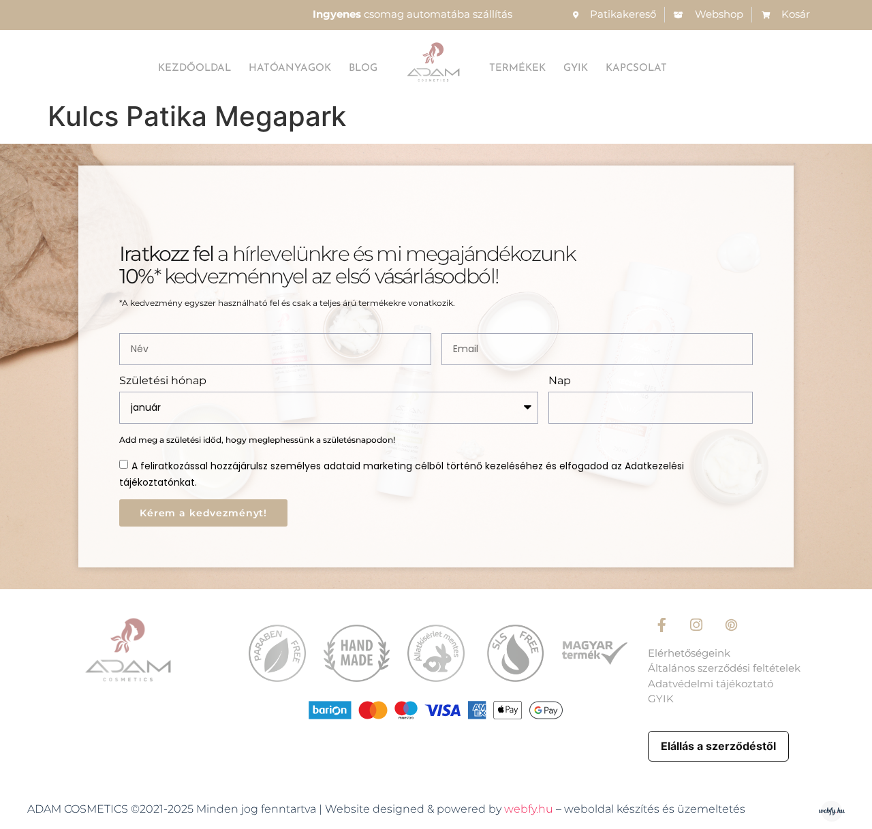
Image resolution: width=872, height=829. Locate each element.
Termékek (517, 68)
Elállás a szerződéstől (718, 746)
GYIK (575, 68)
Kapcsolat (636, 68)
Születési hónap (162, 381)
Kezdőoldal (194, 68)
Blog (363, 68)
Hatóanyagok (290, 68)
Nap (559, 381)
